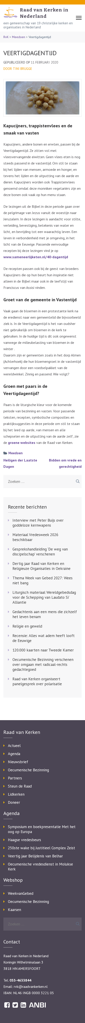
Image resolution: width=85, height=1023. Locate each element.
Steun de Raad (20, 786)
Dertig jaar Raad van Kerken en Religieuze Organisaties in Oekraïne (41, 566)
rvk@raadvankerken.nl (31, 986)
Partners (15, 778)
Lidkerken (16, 794)
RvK (6, 37)
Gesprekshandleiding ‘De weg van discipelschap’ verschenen (40, 552)
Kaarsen (14, 909)
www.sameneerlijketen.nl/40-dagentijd (35, 257)
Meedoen (18, 37)
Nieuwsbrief (18, 761)
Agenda (14, 753)
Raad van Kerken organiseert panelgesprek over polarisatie (37, 681)
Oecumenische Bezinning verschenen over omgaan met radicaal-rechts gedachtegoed (42, 664)
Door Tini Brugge (17, 68)
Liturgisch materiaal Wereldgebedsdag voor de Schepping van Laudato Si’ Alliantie (44, 597)
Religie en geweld (27, 626)
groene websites (21, 442)
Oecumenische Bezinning (28, 769)
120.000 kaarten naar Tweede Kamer (43, 650)
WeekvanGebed (20, 893)
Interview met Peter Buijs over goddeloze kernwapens (37, 523)
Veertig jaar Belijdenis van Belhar (35, 856)
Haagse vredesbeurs (24, 839)
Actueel (14, 745)
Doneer (14, 802)
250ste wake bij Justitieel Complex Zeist (41, 847)
